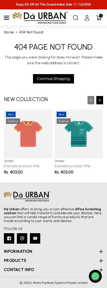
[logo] (27, 196)
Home (9, 32)
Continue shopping (53, 78)
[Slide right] (99, 100)
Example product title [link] (21, 166)
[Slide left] (91, 100)
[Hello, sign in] (87, 17)
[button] (7, 18)
